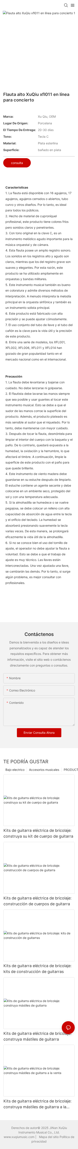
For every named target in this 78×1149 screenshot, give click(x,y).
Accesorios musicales (44, 769)
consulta (17, 163)
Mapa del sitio (49, 1137)
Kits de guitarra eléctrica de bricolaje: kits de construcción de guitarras (37, 968)
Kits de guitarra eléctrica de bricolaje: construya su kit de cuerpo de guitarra (38, 833)
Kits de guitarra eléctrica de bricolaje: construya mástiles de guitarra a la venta (37, 1104)
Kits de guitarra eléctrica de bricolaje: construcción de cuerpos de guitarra (37, 901)
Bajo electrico (14, 769)
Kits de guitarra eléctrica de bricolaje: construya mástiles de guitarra (37, 1036)
